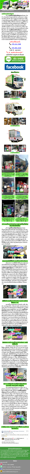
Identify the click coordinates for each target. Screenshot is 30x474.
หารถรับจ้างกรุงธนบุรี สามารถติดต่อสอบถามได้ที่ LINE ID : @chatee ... (22, 197)
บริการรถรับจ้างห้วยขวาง (17, 450)
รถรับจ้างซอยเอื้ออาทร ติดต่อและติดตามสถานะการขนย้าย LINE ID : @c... (21, 220)
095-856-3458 (16, 48)
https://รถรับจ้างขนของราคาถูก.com (10, 471)
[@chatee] (1, 467)
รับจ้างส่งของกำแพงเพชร (12, 453)
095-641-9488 (16, 44)
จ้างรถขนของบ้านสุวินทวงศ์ (6, 450)
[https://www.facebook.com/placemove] (1, 469)
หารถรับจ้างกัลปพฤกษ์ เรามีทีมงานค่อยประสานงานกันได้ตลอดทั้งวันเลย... (8, 175)
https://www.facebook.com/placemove (11, 469)
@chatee (9, 467)
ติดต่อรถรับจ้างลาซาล (8, 456)
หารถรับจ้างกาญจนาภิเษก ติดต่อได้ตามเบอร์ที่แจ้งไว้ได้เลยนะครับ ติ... (22, 175)
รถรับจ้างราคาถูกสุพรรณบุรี (16, 451)
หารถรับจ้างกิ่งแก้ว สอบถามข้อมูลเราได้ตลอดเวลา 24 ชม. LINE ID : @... (8, 220)
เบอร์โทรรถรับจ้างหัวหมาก (8, 10)
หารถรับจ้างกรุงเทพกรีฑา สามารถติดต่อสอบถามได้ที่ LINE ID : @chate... (8, 197)
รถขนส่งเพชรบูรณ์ (12, 457)
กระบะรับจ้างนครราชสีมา (18, 456)
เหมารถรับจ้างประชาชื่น (14, 454)
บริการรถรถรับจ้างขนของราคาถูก (15, 448)
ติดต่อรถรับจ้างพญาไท (21, 453)
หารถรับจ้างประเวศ (6, 451)
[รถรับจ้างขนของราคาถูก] (15, 9)
